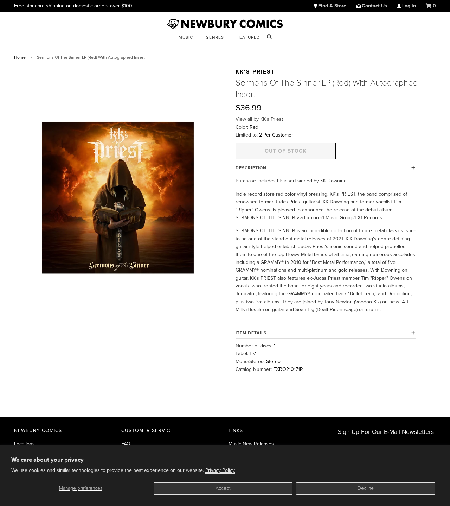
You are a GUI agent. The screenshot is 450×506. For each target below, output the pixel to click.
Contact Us (375, 6)
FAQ (125, 444)
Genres (215, 37)
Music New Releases (251, 444)
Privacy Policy (220, 470)
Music (186, 37)
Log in (409, 6)
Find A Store (333, 6)
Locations (24, 444)
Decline (366, 488)
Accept (223, 488)
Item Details (251, 332)
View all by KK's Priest (259, 119)
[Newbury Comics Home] (225, 24)
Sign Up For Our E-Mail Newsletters (386, 432)
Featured (248, 37)
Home (20, 57)
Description (251, 167)
